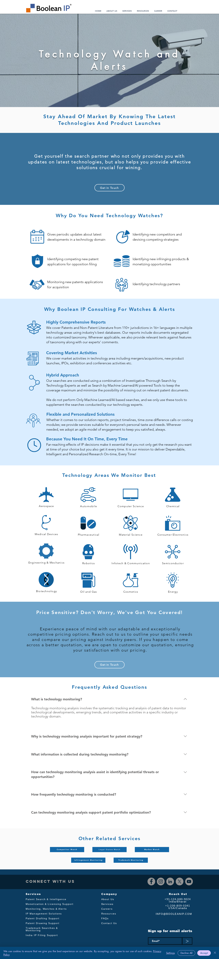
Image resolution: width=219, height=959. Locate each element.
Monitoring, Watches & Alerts (46, 908)
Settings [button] (170, 953)
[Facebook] (151, 881)
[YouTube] (189, 881)
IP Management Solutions (44, 913)
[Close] (215, 953)
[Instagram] (161, 881)
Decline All (186, 953)
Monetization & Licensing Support (49, 904)
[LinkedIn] (170, 881)
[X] (179, 881)
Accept (204, 953)
